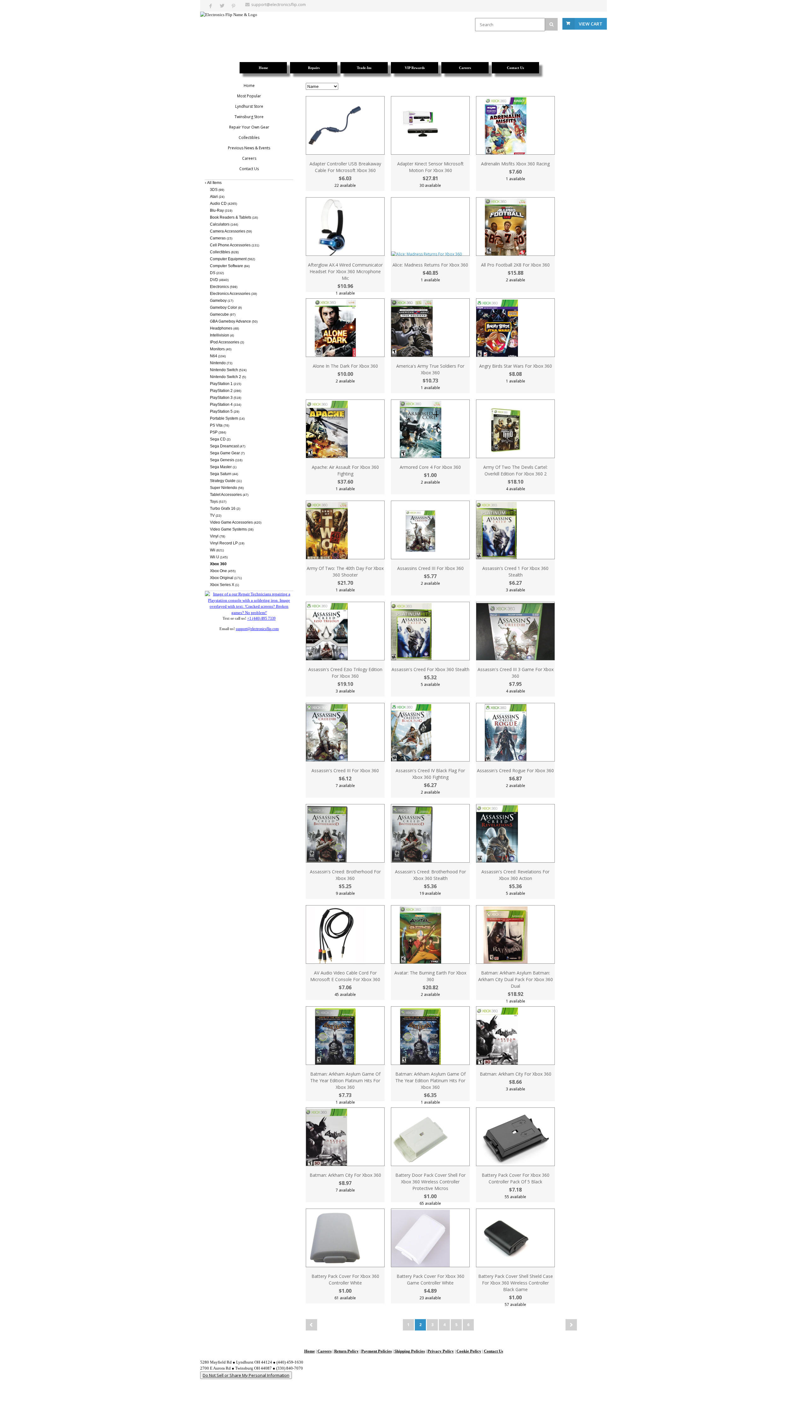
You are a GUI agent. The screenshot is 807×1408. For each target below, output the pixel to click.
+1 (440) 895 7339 (261, 618)
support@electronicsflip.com (278, 4)
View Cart (590, 24)
